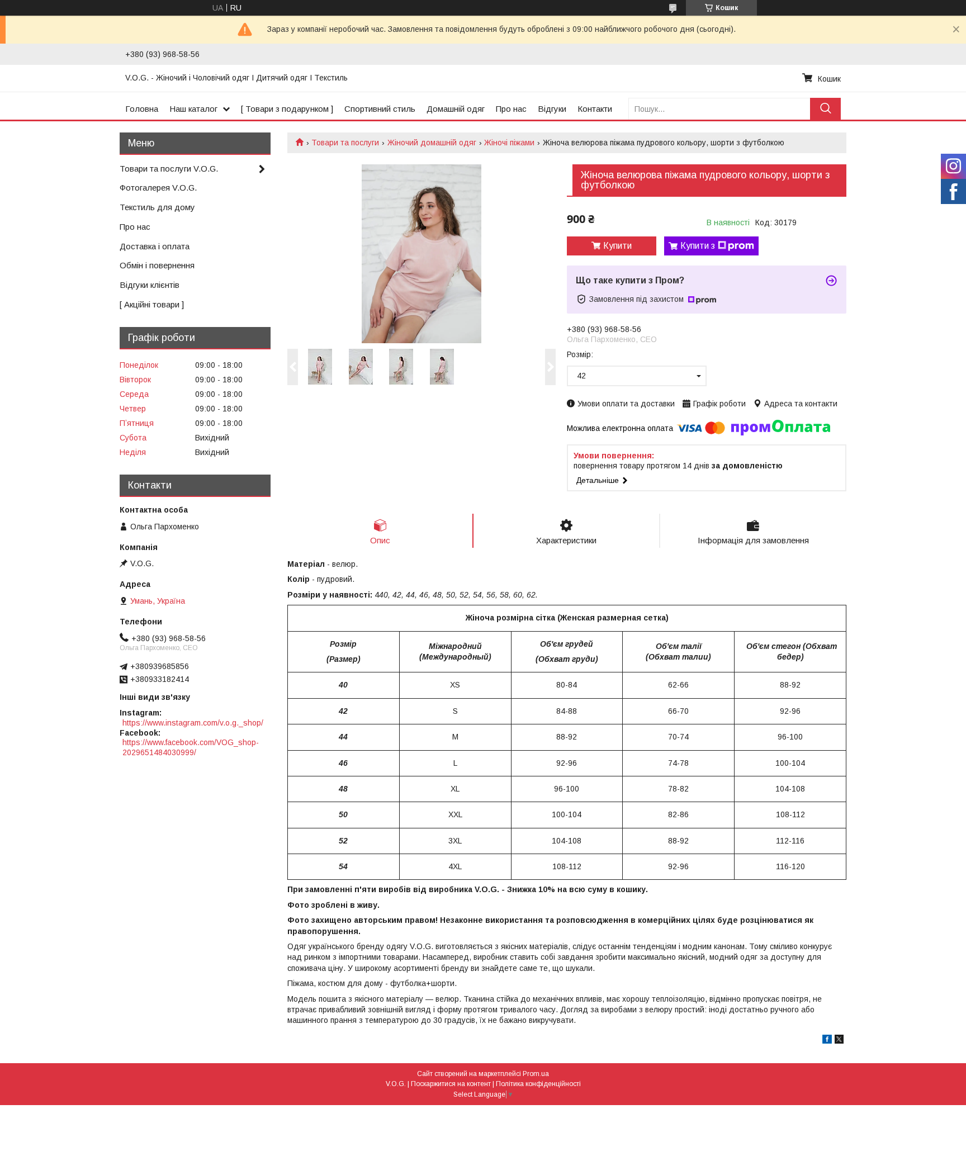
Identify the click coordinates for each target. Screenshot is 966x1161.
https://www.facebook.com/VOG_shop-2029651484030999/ (190, 747)
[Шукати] (825, 109)
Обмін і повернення (157, 265)
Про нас (511, 108)
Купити (617, 245)
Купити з (697, 245)
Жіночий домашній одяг (431, 142)
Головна (141, 108)
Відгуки (552, 108)
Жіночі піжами (509, 142)
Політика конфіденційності (538, 1084)
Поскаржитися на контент (451, 1084)
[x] (839, 1040)
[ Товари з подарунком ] (287, 108)
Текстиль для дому (157, 207)
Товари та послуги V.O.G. (169, 168)
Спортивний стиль (379, 108)
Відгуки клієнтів (149, 285)
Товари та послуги (345, 142)
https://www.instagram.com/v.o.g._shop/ (192, 722)
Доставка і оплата (155, 246)
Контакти (594, 108)
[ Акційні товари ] (152, 304)
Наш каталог (193, 108)
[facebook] (827, 1040)
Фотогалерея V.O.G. (158, 187)
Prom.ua (536, 1074)
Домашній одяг (456, 108)
